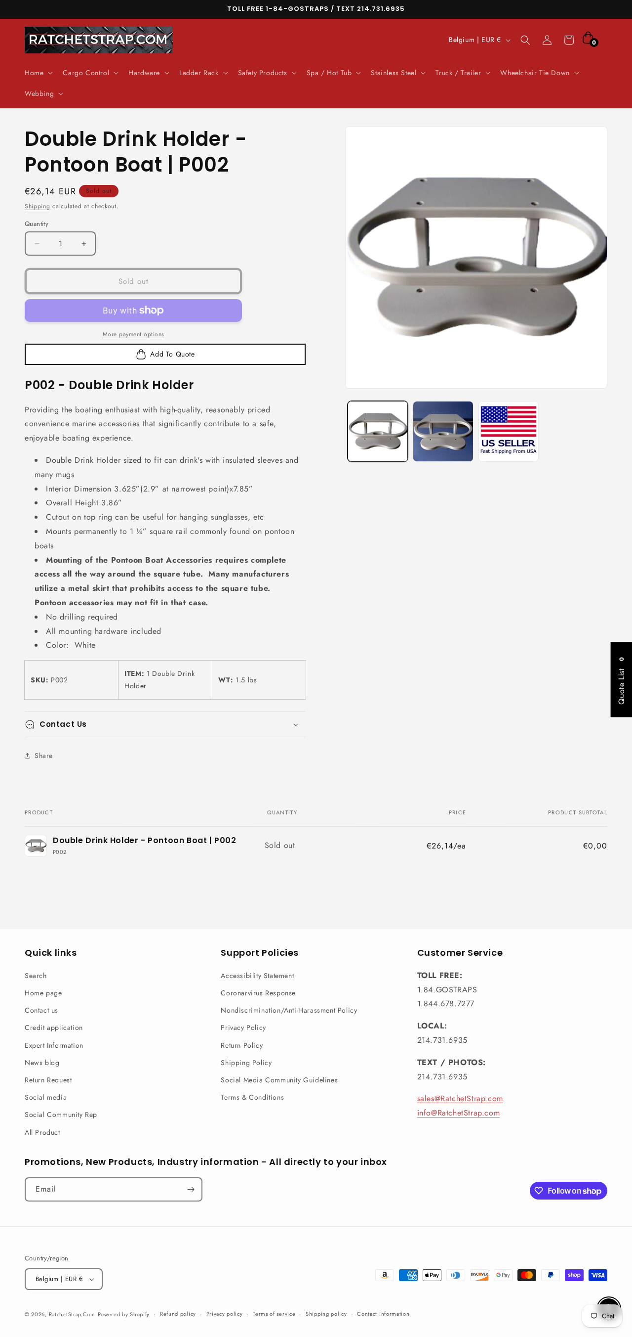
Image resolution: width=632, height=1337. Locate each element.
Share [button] (44, 755)
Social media (46, 1097)
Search (36, 975)
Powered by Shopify (124, 1314)
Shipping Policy (246, 1063)
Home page (43, 993)
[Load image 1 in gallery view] (378, 431)
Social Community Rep (61, 1114)
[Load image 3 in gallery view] (508, 431)
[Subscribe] (190, 1189)
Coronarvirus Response (258, 993)
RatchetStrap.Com (72, 1314)
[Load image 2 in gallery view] (443, 431)
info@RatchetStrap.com (458, 1112)
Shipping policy (326, 1314)
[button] (38, 72)
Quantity (36, 223)
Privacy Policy (243, 1027)
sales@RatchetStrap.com (460, 1098)
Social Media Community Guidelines (279, 1080)
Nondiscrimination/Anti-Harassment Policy (289, 1010)
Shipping (37, 206)
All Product (42, 1132)
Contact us (41, 1010)
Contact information (383, 1314)
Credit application (54, 1027)
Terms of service (274, 1314)
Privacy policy (224, 1314)
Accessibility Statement (257, 975)
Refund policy (178, 1314)
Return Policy (242, 1045)
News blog (42, 1063)
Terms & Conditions (252, 1097)
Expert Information (54, 1045)
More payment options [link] (133, 334)
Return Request (48, 1080)
